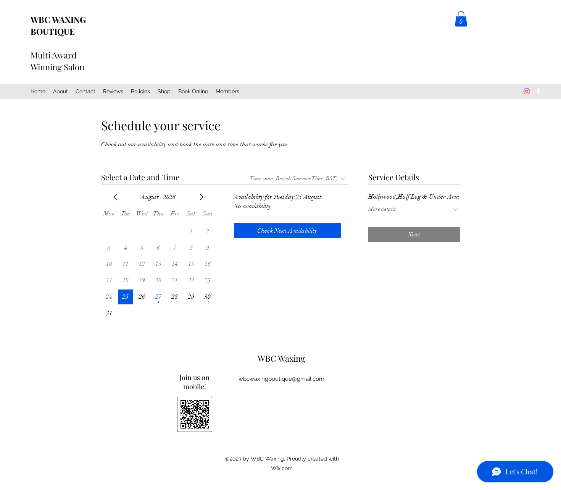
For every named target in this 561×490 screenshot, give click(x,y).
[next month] (201, 197)
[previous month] (115, 197)
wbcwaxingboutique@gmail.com (281, 378)
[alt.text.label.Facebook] (538, 91)
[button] (461, 19)
